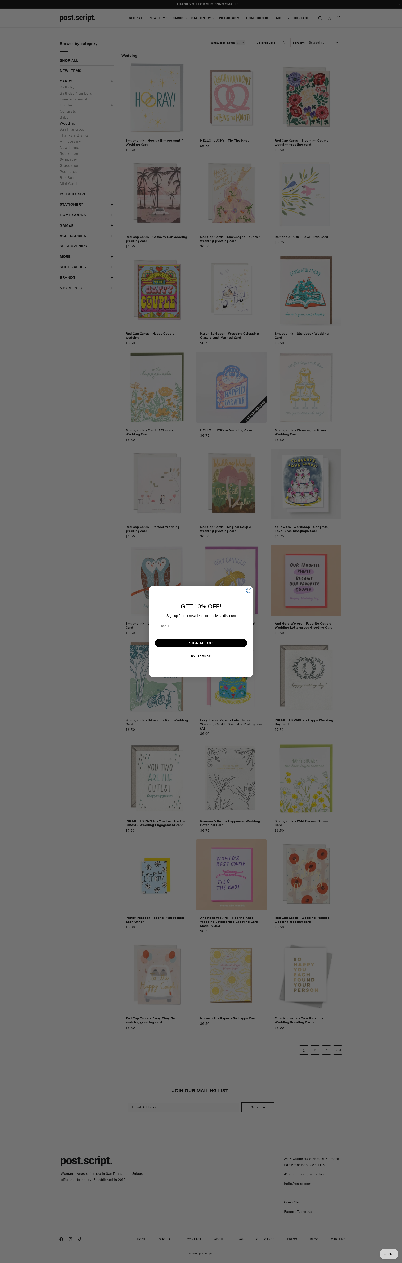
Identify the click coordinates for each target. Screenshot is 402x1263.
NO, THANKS (201, 655)
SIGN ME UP (201, 643)
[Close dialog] (248, 590)
